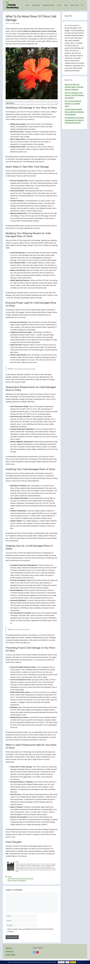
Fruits (66, 5)
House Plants (75, 5)
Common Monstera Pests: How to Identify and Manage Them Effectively (74, 111)
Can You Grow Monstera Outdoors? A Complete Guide (73, 103)
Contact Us (9, 951)
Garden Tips (36, 5)
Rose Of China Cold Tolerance (17, 880)
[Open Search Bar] (82, 5)
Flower (59, 5)
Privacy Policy (10, 954)
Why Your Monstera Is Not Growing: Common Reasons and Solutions (74, 95)
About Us (9, 948)
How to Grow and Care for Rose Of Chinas (20, 878)
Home (27, 5)
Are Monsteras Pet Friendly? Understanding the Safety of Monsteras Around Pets (74, 120)
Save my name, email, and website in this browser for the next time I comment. (30, 930)
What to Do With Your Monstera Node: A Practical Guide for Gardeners (74, 87)
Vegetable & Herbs (48, 5)
